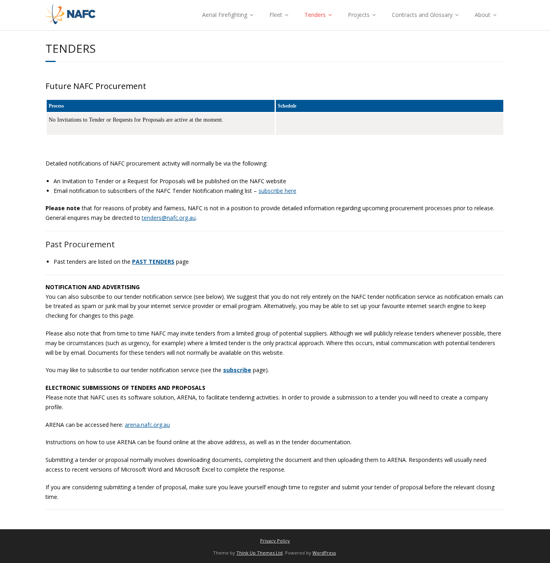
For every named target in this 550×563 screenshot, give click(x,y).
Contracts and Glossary (422, 15)
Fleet (275, 15)
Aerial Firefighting (224, 15)
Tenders (315, 15)
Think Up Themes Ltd (259, 553)
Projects (359, 15)
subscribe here (277, 191)
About (482, 15)
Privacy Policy (275, 541)
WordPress (324, 553)
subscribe (237, 370)
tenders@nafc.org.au (169, 217)
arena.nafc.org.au (147, 424)
